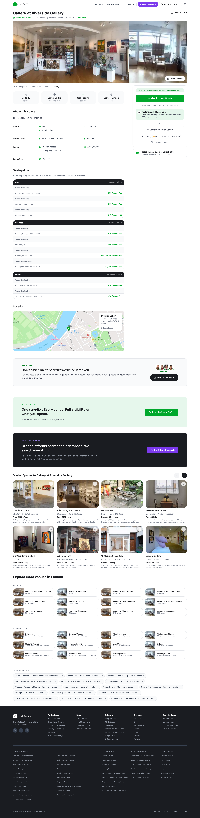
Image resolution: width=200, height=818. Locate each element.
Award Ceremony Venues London (69, 786)
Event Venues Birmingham (140, 773)
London (33, 87)
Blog (135, 722)
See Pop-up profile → (114, 274)
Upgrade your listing (170, 725)
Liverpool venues (108, 777)
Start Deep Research (164, 450)
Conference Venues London (23, 756)
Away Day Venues (19, 773)
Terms (175, 811)
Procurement (81, 719)
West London (44, 87)
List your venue (111, 736)
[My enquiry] (184, 4)
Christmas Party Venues (65, 760)
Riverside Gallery (23, 17)
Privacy (166, 811)
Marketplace (110, 722)
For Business (113, 4)
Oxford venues (107, 790)
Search (130, 4)
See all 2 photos (176, 79)
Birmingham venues (109, 764)
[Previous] (176, 475)
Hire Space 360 (54, 719)
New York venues (167, 756)
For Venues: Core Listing (114, 732)
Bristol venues (122, 769)
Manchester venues (109, 760)
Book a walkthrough (55, 736)
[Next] (184, 475)
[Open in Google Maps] (68, 331)
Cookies (184, 811)
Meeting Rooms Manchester (141, 764)
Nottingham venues (109, 786)
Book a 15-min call (166, 377)
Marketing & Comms (84, 729)
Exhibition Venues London (22, 790)
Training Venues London (21, 777)
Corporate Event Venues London (68, 782)
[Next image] (51, 494)
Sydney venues (166, 777)
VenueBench (139, 725)
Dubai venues (166, 764)
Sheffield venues (120, 790)
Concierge (109, 725)
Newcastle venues (120, 782)
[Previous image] (16, 494)
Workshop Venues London (66, 795)
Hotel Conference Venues (66, 756)
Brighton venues (122, 777)
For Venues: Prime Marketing (116, 729)
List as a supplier (111, 739)
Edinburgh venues (108, 769)
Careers (137, 729)
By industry (52, 732)
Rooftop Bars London (64, 769)
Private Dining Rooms (20, 769)
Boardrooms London (64, 777)
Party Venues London (64, 764)
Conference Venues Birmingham (142, 769)
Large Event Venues (64, 790)
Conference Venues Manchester (142, 756)
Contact (137, 736)
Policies (137, 739)
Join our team (168, 719)
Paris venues (165, 760)
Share (176, 13)
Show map (81, 17)
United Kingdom (20, 87)
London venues (107, 756)
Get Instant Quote (161, 98)
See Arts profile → (115, 182)
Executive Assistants (84, 725)
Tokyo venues (166, 769)
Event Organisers (83, 722)
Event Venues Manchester (140, 760)
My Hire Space (170, 4)
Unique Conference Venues (23, 760)
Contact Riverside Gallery (161, 129)
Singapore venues (167, 773)
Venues (98, 4)
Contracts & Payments (56, 725)
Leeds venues (106, 773)
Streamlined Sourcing (56, 722)
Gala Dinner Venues (20, 786)
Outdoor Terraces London (22, 799)
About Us (137, 719)
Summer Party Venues (21, 764)
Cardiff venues (107, 782)
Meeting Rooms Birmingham (141, 777)
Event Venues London (21, 782)
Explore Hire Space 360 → (162, 412)
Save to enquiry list (161, 142)
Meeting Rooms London (65, 773)
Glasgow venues (119, 773)
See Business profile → (114, 223)
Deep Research (149, 4)
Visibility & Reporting (56, 729)
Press (136, 732)
